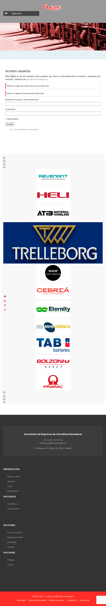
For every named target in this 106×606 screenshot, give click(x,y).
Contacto (11, 547)
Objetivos (11, 481)
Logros (10, 486)
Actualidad (11, 542)
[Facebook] (5, 305)
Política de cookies (56, 600)
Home (8, 55)
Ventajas (11, 560)
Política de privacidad (37, 600)
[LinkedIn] (5, 301)
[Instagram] (5, 309)
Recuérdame (13, 119)
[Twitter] (5, 296)
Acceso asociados (14, 532)
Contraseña (10, 109)
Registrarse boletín (15, 537)
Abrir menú (17, 13)
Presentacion (12, 491)
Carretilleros (12, 504)
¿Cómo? (10, 564)
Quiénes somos (13, 476)
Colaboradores (13, 508)
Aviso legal (21, 600)
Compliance (72, 600)
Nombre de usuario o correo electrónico (22, 99)
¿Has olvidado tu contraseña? (26, 129)
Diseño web (85, 600)
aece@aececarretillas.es (37, 79)
